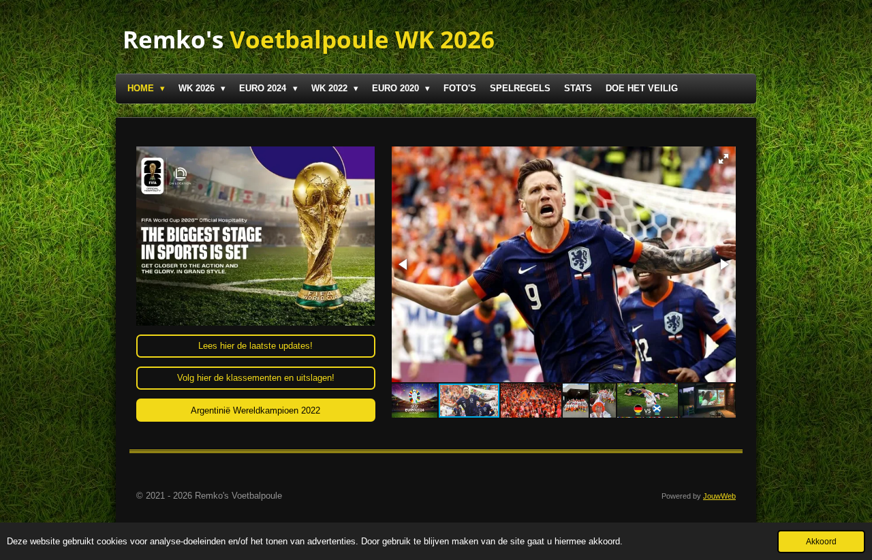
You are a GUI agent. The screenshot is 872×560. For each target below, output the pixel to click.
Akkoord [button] (821, 541)
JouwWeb (719, 496)
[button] (723, 159)
